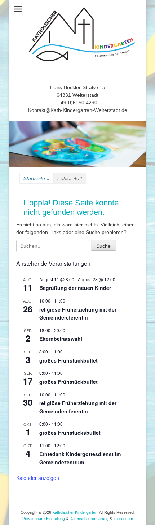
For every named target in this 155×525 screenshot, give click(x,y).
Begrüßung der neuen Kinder (75, 287)
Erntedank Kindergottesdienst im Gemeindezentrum (80, 458)
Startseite (36, 178)
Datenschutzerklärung (89, 518)
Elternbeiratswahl (60, 338)
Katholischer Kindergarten (74, 512)
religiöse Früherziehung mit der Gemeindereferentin (77, 313)
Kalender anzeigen (37, 477)
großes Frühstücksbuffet (70, 432)
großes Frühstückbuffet (68, 360)
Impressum (123, 518)
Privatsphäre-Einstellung (44, 518)
